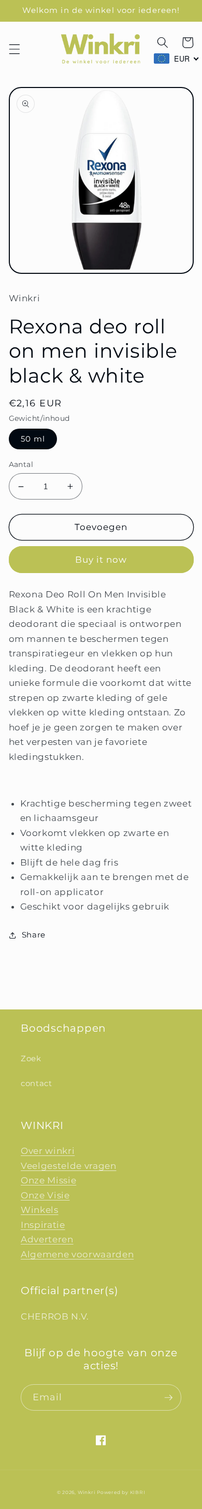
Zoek (31, 1058)
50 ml (33, 439)
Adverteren (47, 1239)
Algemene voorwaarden (77, 1254)
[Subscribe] (168, 1397)
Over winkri (48, 1151)
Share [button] (34, 935)
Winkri (86, 1492)
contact (36, 1083)
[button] (14, 49)
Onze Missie (48, 1180)
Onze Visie (45, 1195)
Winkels (40, 1210)
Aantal (21, 464)
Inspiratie (43, 1225)
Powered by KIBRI (121, 1492)
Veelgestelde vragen (69, 1166)
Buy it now (101, 559)
